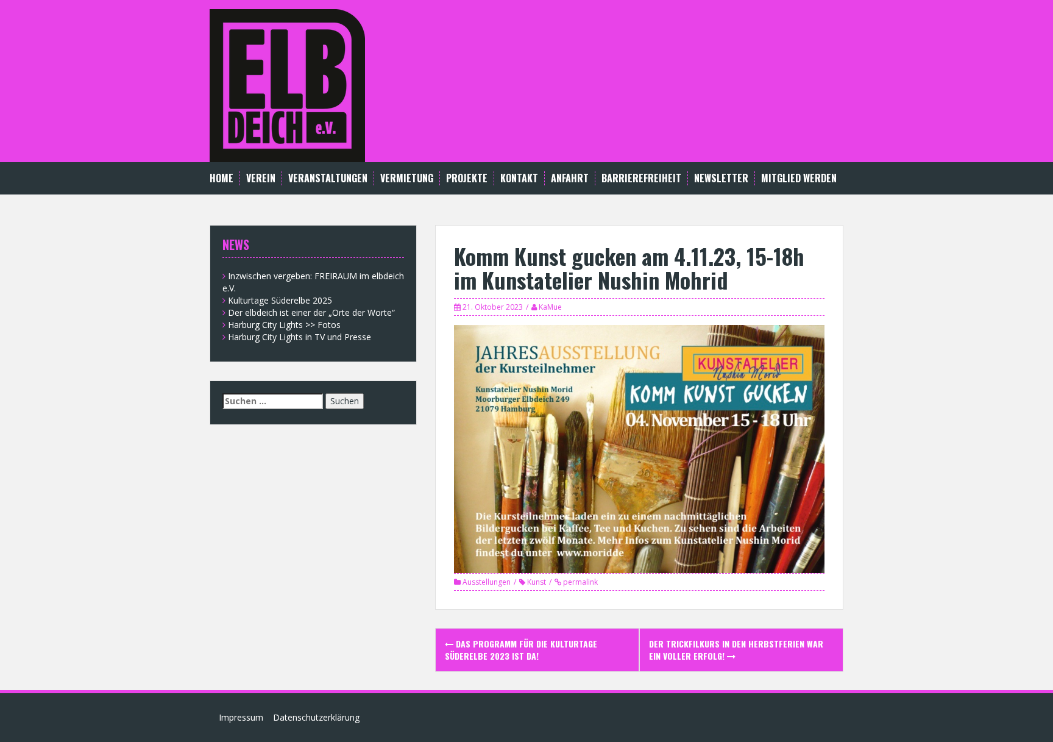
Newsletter (721, 178)
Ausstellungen (487, 582)
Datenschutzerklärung (316, 717)
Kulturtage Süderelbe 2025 (280, 300)
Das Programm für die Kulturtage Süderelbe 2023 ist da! (521, 649)
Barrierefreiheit (641, 178)
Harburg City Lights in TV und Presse (299, 337)
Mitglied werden (799, 178)
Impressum (241, 717)
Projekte (467, 178)
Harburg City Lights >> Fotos (284, 324)
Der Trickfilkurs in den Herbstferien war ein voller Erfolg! (736, 649)
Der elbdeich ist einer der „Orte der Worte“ (311, 312)
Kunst (536, 582)
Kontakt (519, 178)
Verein (260, 178)
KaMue (550, 307)
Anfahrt (570, 178)
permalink (579, 582)
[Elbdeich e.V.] (287, 84)
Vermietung (406, 178)
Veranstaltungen (327, 178)
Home (221, 178)
